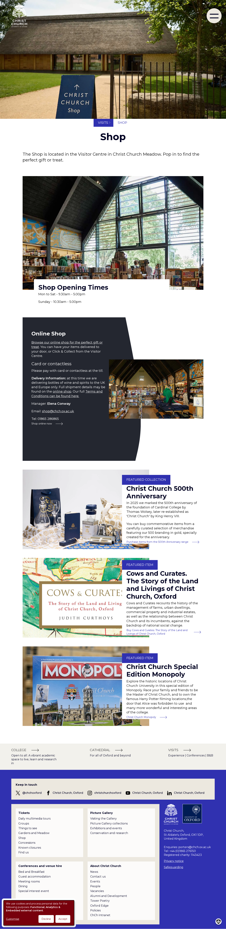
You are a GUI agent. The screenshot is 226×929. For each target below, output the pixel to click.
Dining (23, 886)
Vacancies (97, 891)
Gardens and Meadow (33, 833)
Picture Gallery (101, 813)
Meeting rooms (29, 881)
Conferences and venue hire (40, 866)
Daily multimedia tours (34, 818)
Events (95, 881)
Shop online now (41, 423)
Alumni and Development (108, 896)
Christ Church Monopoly (141, 717)
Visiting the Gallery (103, 818)
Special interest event (33, 891)
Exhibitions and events (106, 828)
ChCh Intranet (100, 915)
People (95, 886)
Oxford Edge (99, 905)
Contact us (98, 876)
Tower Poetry (100, 900)
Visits (103, 123)
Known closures (29, 847)
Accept (62, 919)
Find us (23, 852)
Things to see (27, 828)
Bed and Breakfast (31, 871)
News (94, 871)
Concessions (26, 842)
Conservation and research (109, 833)
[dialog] (39, 912)
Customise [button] (12, 919)
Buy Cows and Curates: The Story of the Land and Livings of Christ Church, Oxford (157, 632)
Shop (22, 838)
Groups (23, 823)
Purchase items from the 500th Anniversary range (157, 541)
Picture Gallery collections (109, 823)
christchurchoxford (107, 792)
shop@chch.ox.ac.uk (58, 411)
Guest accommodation (34, 876)
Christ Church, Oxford (68, 792)
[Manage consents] (218, 921)
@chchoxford (32, 792)
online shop (62, 391)
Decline (46, 919)
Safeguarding (173, 867)
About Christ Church (105, 866)
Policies (95, 910)
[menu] (214, 15)
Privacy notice (174, 861)
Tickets (24, 813)
